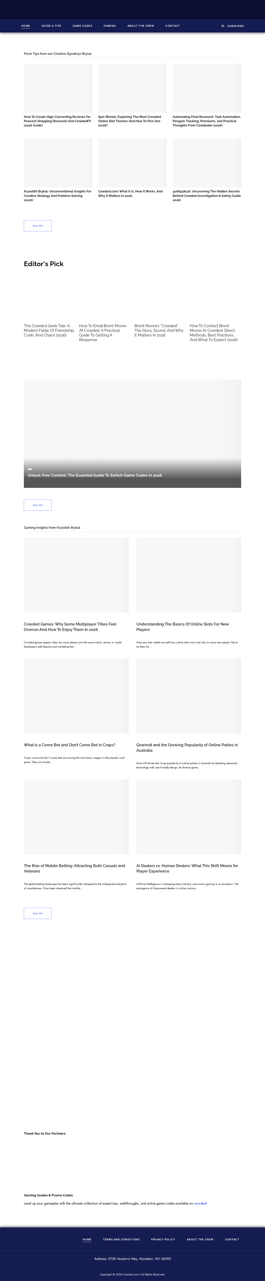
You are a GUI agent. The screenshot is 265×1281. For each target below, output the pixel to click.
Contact (172, 25)
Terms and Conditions (121, 1239)
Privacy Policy (163, 1239)
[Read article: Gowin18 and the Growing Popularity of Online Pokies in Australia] (188, 696)
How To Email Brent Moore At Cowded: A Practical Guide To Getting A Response (102, 332)
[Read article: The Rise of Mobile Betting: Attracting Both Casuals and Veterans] (76, 816)
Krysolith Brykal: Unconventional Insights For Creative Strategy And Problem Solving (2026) (57, 196)
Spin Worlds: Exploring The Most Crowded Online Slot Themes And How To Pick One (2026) (129, 121)
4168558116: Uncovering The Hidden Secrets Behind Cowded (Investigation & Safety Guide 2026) (207, 196)
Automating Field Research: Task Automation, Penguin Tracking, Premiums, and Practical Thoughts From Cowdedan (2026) (207, 121)
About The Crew (140, 25)
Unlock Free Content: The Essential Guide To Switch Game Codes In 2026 (95, 475)
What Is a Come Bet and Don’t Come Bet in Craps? (69, 745)
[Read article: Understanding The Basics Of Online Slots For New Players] (188, 575)
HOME (25, 25)
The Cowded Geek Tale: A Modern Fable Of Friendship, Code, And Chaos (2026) (49, 330)
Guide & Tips (51, 25)
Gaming (110, 25)
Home (87, 1239)
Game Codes (82, 25)
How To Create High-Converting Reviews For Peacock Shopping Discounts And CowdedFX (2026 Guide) (57, 121)
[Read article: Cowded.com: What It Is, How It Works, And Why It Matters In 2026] (132, 163)
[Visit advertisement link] (132, 1026)
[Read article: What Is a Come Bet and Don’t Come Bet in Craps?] (76, 696)
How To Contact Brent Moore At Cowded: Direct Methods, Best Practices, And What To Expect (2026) (214, 332)
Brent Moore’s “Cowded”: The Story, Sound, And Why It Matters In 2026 (158, 330)
